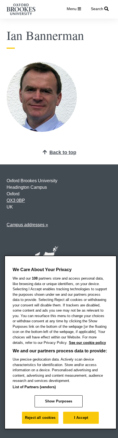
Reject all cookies (40, 418)
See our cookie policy (87, 343)
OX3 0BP (16, 200)
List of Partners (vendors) (34, 387)
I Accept (81, 418)
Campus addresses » (27, 224)
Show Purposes (58, 401)
